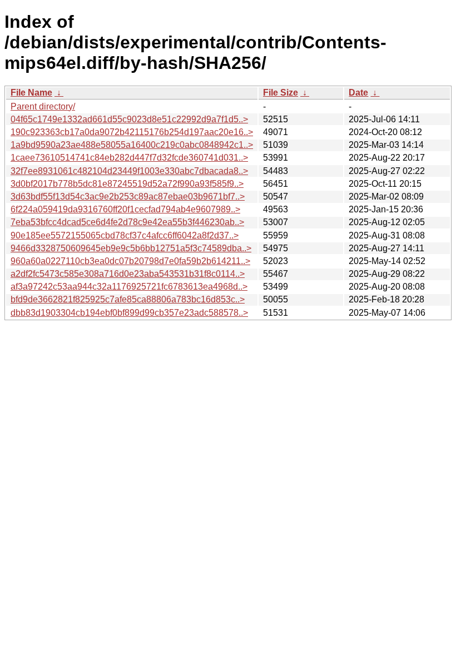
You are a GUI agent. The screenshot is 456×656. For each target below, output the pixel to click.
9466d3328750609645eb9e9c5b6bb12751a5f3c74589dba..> (131, 248)
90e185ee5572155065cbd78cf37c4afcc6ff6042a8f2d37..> (125, 235)
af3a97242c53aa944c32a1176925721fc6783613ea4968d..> (129, 286)
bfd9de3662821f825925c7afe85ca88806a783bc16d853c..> (128, 299)
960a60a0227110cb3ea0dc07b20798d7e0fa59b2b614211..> (130, 261)
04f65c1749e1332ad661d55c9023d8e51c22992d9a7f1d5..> (129, 119)
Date (358, 92)
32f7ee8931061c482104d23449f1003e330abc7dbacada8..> (129, 171)
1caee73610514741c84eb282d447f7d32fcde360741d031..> (129, 157)
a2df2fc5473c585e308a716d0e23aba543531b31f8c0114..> (128, 274)
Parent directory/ (43, 106)
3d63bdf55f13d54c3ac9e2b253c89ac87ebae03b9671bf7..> (128, 196)
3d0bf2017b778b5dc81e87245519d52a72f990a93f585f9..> (127, 183)
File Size (280, 92)
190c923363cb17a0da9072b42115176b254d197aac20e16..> (132, 132)
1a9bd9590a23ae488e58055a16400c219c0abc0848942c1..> (132, 145)
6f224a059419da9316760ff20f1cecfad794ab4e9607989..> (125, 209)
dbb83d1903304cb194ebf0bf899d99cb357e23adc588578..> (129, 312)
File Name (31, 92)
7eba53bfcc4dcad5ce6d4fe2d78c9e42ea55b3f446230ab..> (127, 222)
